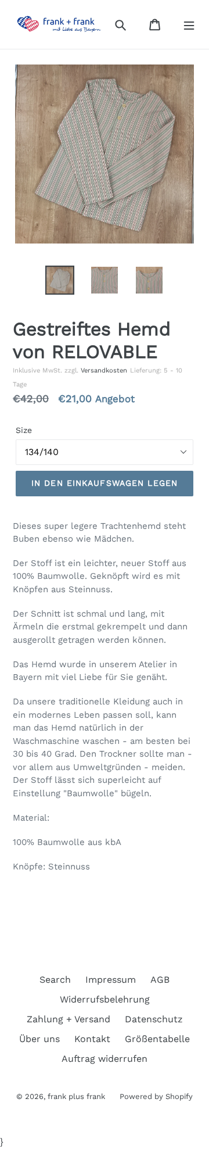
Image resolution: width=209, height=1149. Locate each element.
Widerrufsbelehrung (105, 999)
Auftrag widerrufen (104, 1058)
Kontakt (92, 1038)
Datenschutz (154, 1019)
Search (55, 979)
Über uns (39, 1038)
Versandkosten (104, 370)
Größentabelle (157, 1038)
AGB (160, 979)
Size (24, 430)
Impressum (110, 979)
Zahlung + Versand (68, 1019)
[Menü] (189, 24)
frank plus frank (76, 1096)
